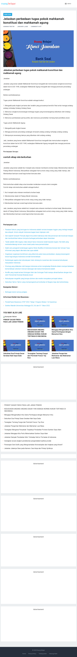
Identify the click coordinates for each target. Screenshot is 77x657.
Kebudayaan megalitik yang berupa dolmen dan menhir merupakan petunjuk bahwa (33, 278)
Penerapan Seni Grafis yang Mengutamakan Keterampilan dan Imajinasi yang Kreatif (33, 445)
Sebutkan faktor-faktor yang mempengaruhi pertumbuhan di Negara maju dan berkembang (36, 282)
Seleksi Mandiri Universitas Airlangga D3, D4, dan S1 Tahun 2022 (27, 306)
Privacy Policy (32, 653)
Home (24, 653)
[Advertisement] (19, 383)
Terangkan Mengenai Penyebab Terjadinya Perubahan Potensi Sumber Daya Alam (32, 430)
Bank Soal (7, 14)
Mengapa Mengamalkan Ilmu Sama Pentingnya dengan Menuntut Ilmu (62, 332)
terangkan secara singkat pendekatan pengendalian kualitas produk (27, 441)
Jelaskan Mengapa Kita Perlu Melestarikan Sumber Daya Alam (26, 433)
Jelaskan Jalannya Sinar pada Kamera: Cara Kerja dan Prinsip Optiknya (28, 448)
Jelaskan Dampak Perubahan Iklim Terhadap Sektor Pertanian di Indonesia (30, 437)
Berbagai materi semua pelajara (16, 292)
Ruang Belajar (41, 650)
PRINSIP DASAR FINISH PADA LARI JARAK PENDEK (23, 405)
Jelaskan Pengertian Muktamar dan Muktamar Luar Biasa (61, 356)
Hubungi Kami (53, 653)
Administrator (8, 26)
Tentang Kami (43, 653)
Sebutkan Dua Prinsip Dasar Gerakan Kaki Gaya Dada (22, 418)
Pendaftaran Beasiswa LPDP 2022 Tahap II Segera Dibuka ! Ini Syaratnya (31, 302)
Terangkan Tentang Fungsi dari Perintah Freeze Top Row (37, 356)
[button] (68, 4)
